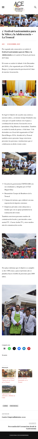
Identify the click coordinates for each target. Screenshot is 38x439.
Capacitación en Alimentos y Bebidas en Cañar (8, 395)
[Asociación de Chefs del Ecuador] (19, 11)
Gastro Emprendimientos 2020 (14, 417)
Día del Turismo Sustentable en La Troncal (23, 380)
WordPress (24, 435)
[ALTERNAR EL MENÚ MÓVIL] (3, 7)
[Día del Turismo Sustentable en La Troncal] (25, 373)
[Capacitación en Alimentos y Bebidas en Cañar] (9, 389)
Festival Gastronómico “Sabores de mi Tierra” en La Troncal (8, 380)
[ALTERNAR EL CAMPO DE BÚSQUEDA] (35, 7)
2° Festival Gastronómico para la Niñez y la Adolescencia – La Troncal (19, 34)
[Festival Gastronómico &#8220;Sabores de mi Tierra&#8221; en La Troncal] (9, 373)
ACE (3, 44)
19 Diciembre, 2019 (13, 44)
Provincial (14, 405)
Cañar (5, 405)
